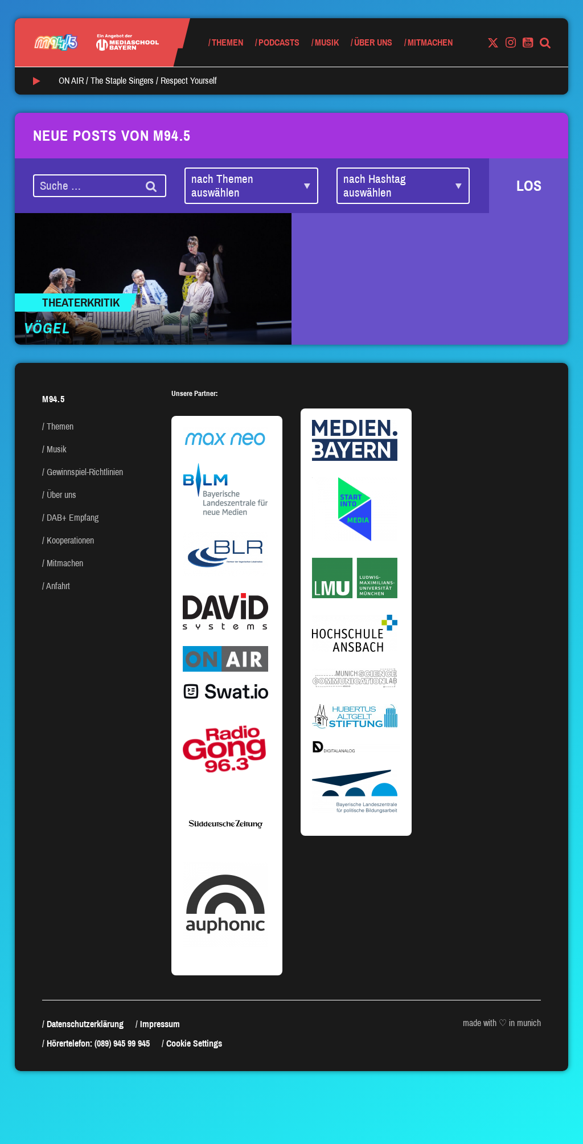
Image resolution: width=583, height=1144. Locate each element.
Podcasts (278, 42)
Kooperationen (70, 540)
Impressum (160, 1024)
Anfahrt (58, 586)
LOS (528, 186)
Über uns (373, 42)
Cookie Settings (194, 1043)
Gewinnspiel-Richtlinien (85, 472)
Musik (327, 42)
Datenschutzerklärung (85, 1024)
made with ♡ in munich (502, 1023)
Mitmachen (430, 42)
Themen (227, 42)
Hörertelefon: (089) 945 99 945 (98, 1043)
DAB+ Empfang (72, 517)
